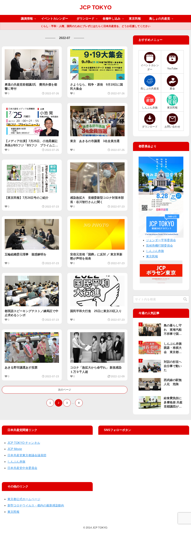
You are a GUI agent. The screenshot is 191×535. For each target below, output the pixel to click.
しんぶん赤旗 (155, 251)
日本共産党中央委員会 (22, 468)
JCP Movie (14, 449)
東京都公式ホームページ (23, 499)
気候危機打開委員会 (159, 245)
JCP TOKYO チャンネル (23, 442)
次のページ (64, 389)
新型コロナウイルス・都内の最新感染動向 (35, 505)
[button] (185, 299)
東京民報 (152, 256)
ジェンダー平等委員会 (161, 240)
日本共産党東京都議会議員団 (26, 455)
